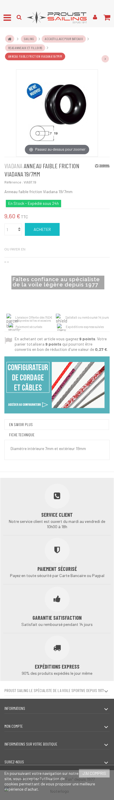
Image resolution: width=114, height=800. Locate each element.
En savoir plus (21, 424)
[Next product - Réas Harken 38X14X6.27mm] (105, 59)
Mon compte (13, 726)
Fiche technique (21, 434)
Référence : (13, 182)
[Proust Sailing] (57, 17)
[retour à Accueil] (9, 39)
